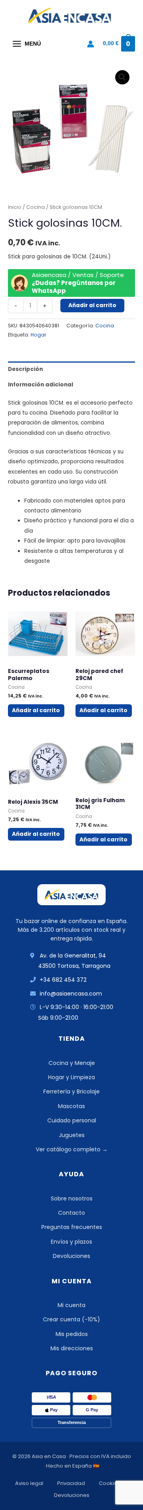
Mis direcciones (71, 1348)
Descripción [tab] (25, 369)
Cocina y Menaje (71, 1063)
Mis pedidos (72, 1334)
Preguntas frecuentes (71, 1227)
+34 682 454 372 (63, 980)
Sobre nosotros (72, 1198)
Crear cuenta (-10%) (71, 1319)
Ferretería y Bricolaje (71, 1091)
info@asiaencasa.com (71, 994)
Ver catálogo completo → (72, 1149)
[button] (122, 77)
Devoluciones (71, 1256)
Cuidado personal (71, 1120)
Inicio (14, 207)
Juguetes (72, 1135)
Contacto (71, 1213)
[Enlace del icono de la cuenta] (90, 44)
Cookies (109, 1483)
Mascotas (71, 1106)
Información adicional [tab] (40, 384)
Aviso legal (29, 1483)
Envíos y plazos (71, 1242)
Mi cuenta (71, 1305)
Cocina (35, 207)
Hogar (38, 334)
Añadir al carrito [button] (36, 710)
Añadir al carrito (92, 305)
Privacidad (71, 1483)
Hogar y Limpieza (71, 1077)
